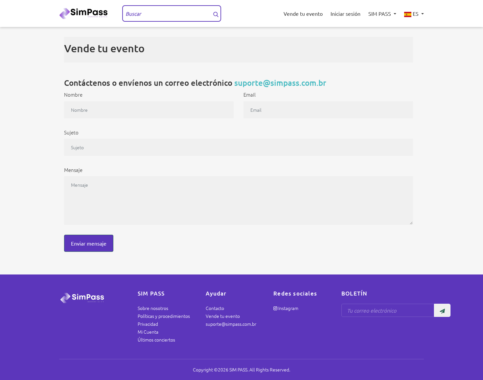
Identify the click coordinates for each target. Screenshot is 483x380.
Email (249, 94)
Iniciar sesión (345, 13)
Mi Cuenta (148, 331)
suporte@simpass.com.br (280, 83)
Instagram (287, 308)
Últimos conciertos (156, 339)
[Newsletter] (442, 310)
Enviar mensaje (88, 243)
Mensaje (73, 169)
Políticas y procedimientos (164, 316)
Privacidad (148, 324)
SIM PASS (380, 13)
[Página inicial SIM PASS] (85, 12)
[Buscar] (215, 13)
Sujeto (71, 132)
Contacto (215, 308)
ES (415, 13)
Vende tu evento (303, 13)
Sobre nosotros (153, 308)
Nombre (73, 94)
